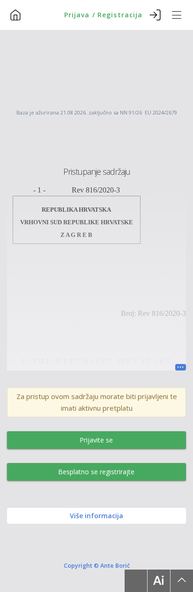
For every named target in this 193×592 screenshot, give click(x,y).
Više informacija (96, 515)
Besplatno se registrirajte (96, 471)
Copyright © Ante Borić (97, 565)
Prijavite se (96, 439)
